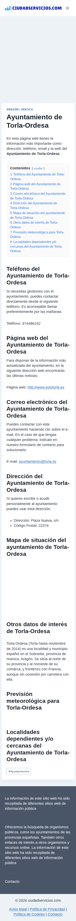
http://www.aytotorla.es (46, 387)
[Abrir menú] (67, 8)
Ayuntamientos (19, 771)
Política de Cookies (29, 914)
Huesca (27, 109)
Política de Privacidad (47, 909)
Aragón (12, 109)
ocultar (38, 168)
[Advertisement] (38, 56)
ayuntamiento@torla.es (37, 461)
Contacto (12, 882)
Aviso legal (18, 909)
